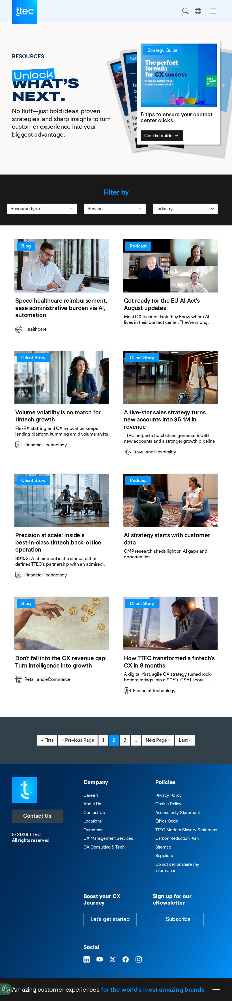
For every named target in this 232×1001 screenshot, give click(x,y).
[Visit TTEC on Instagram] (139, 960)
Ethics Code (166, 821)
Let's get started (110, 919)
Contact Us (37, 815)
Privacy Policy (168, 795)
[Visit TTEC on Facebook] (126, 960)
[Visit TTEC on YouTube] (99, 960)
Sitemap (163, 847)
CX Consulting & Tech (103, 847)
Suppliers (164, 855)
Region (198, 11)
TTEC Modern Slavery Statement (186, 829)
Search (185, 11)
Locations (92, 821)
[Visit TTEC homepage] (24, 790)
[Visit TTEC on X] (112, 960)
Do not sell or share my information (177, 867)
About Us (92, 803)
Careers (91, 795)
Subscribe (178, 919)
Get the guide (158, 136)
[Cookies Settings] (6, 989)
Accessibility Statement (177, 812)
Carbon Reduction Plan (177, 838)
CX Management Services (108, 838)
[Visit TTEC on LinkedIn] (86, 960)
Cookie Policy (168, 803)
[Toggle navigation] (212, 11)
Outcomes (93, 829)
